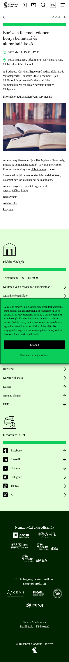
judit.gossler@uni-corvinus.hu (34, 96)
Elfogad (34, 344)
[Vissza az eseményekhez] (4, 16)
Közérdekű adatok (13, 377)
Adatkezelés (10, 203)
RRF (6, 404)
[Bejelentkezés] (24, 5)
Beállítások (26, 626)
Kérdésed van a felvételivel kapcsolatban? (27, 286)
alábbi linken (38, 169)
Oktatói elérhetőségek (15, 295)
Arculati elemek (12, 395)
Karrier (7, 386)
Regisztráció (10, 196)
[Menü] (62, 5)
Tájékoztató (42, 626)
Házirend (8, 368)
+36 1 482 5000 (28, 277)
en (53, 4)
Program (8, 209)
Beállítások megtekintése (34, 354)
